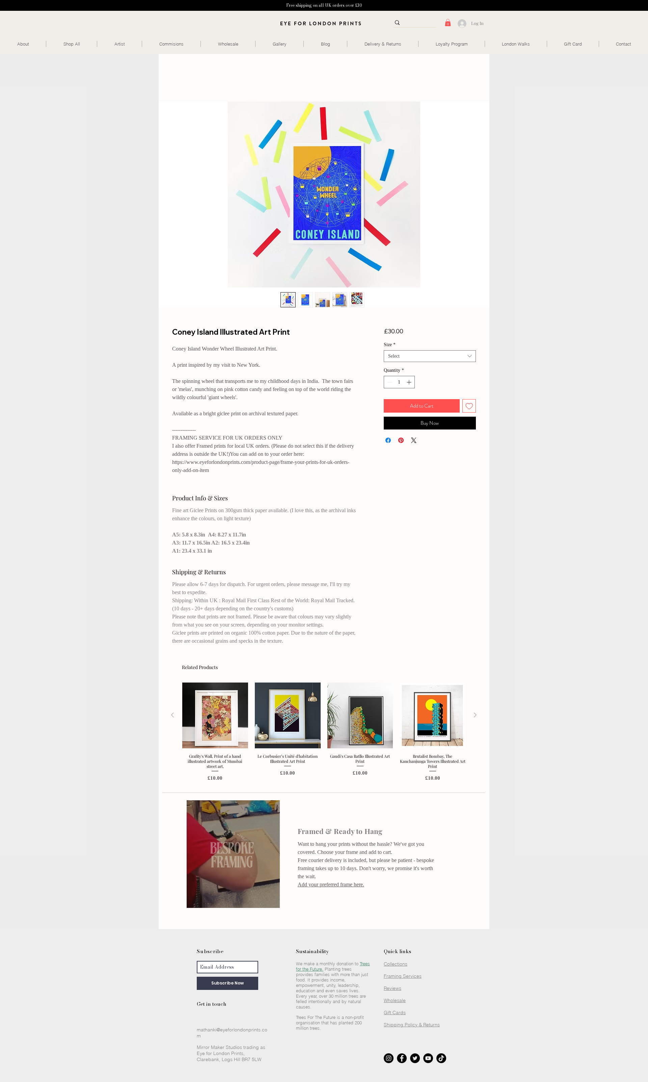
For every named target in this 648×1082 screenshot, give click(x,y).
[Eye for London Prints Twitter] (415, 1059)
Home (180, 78)
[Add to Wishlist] (469, 407)
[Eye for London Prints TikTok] (441, 1059)
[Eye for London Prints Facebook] (402, 1059)
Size (390, 345)
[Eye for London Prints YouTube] (428, 1059)
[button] (448, 22)
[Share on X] (414, 441)
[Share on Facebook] (388, 441)
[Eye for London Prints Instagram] (389, 1059)
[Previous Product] (172, 716)
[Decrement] (389, 383)
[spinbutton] (399, 383)
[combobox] (430, 357)
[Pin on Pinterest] (401, 441)
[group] (323, 733)
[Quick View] (215, 716)
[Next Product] (475, 716)
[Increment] (409, 383)
